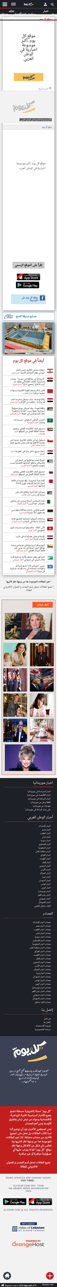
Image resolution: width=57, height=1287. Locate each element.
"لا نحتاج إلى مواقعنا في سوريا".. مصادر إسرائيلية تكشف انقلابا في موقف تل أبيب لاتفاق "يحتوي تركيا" (27, 381)
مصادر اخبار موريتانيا (41, 988)
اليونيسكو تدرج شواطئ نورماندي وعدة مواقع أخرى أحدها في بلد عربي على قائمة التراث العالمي (28, 548)
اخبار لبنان (46, 837)
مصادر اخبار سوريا (43, 937)
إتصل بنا (47, 1022)
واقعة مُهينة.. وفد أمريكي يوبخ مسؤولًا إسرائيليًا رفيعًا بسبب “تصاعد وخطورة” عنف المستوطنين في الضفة (28, 411)
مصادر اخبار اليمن (43, 984)
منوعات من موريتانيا (42, 806)
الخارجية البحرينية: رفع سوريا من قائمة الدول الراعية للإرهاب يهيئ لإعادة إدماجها (28, 483)
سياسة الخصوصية (43, 1029)
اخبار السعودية (44, 848)
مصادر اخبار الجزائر (42, 970)
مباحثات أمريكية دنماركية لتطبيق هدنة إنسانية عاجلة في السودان (28, 520)
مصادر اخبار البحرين (42, 962)
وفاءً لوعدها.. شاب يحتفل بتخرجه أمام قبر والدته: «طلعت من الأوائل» (28, 401)
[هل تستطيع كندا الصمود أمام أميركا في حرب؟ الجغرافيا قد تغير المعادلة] (41, 680)
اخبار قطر (46, 862)
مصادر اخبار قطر (43, 959)
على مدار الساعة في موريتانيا (38, 810)
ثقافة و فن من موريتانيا (41, 802)
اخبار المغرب (45, 833)
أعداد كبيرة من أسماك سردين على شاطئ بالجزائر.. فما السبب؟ (27, 502)
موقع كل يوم (47, 127)
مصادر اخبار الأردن (43, 966)
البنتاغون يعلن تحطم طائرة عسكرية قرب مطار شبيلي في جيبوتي (27, 558)
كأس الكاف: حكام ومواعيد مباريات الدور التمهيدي (27, 529)
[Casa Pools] (28, 338)
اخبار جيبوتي (45, 899)
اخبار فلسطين (45, 844)
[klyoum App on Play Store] (15, 1205)
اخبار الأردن (46, 870)
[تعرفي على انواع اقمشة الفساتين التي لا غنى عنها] (41, 730)
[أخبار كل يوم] (28, 5)
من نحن (47, 1019)
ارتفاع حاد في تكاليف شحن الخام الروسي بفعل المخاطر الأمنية (30, 371)
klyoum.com (48, 1285)
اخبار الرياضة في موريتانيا (39, 799)
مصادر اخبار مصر (43, 926)
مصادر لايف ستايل (43, 1002)
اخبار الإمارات (45, 826)
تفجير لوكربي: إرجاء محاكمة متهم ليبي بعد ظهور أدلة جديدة (28, 511)
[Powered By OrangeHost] (29, 1247)
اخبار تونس (46, 884)
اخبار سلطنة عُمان (43, 851)
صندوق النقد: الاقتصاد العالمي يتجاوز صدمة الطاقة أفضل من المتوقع (29, 430)
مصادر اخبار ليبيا (43, 973)
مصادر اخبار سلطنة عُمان (40, 948)
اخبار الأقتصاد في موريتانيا (39, 795)
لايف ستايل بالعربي (42, 906)
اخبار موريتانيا (44, 891)
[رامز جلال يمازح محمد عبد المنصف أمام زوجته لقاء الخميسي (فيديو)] (15, 705)
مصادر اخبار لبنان (43, 933)
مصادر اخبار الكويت (42, 955)
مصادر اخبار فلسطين (42, 940)
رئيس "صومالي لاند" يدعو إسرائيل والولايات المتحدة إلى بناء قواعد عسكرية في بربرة (27, 568)
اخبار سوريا (46, 841)
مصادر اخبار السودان (42, 977)
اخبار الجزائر (45, 873)
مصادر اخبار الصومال (41, 999)
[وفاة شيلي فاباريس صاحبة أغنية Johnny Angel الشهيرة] (28, 758)
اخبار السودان (45, 881)
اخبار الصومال (44, 902)
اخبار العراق (46, 855)
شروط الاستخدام (43, 1026)
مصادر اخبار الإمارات (42, 922)
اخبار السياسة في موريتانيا (39, 792)
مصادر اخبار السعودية (41, 944)
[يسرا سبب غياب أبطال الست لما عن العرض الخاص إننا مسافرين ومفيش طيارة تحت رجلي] (28, 627)
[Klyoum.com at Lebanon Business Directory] (28, 1232)
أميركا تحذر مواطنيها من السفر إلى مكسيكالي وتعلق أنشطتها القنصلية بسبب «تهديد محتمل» (27, 463)
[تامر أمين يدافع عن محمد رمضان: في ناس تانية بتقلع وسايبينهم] (15, 730)
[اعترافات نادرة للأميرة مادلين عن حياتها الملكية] (15, 680)
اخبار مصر (46, 830)
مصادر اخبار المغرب (42, 930)
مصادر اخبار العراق (43, 951)
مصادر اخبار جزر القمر (41, 991)
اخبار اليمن (46, 888)
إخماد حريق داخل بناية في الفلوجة (30, 451)
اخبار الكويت (45, 859)
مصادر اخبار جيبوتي (42, 995)
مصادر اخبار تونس (43, 980)
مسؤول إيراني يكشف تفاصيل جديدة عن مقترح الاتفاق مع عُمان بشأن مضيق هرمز (27, 441)
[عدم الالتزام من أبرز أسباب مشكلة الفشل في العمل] (41, 705)
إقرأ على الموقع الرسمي (28, 265)
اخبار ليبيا (46, 877)
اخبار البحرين (45, 866)
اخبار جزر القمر (44, 895)
